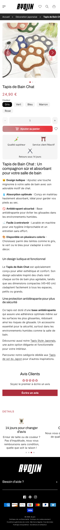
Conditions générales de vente (18, 522)
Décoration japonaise (26, 17)
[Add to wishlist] (56, 128)
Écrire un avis (30, 392)
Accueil (6, 17)
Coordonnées (48, 522)
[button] (4, 6)
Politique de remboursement (40, 519)
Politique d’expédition (21, 525)
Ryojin (33, 517)
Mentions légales (36, 522)
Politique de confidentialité (19, 519)
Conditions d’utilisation (38, 525)
